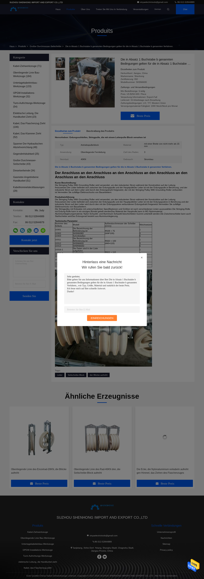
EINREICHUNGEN (102, 317)
